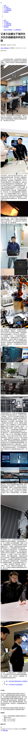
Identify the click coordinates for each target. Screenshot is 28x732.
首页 (5, 5)
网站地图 (5, 730)
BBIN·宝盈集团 (8, 29)
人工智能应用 (7, 10)
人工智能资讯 (7, 8)
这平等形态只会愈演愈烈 (15, 684)
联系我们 (6, 12)
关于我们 (6, 7)
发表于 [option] (4, 50)
